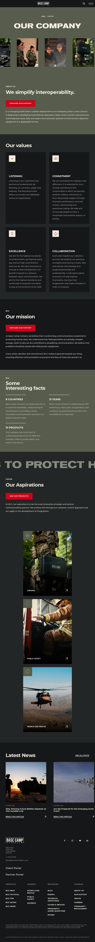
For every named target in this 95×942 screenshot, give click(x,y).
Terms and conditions (46, 937)
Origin (77, 898)
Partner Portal (14, 874)
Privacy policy (59, 937)
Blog (50, 891)
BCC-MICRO (11, 902)
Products (11, 884)
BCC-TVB (10, 898)
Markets (31, 884)
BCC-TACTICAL (12, 894)
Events (51, 894)
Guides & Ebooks (56, 905)
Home (43, 16)
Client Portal (13, 868)
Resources (53, 884)
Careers (78, 902)
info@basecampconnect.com (17, 860)
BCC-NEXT (10, 891)
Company (78, 884)
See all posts (82, 755)
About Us (79, 891)
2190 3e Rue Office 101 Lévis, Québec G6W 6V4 (11, 850)
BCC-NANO (11, 906)
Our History (80, 894)
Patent (51, 915)
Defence (31, 903)
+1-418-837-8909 (11, 857)
